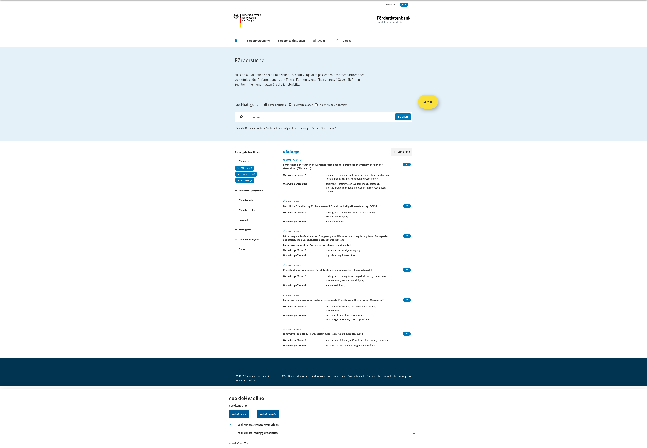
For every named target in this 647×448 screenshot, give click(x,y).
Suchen (403, 116)
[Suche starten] (337, 40)
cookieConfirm (239, 413)
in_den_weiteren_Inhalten (333, 104)
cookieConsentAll (268, 413)
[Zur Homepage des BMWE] (247, 21)
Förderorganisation (303, 104)
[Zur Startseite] (387, 21)
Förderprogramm (277, 104)
